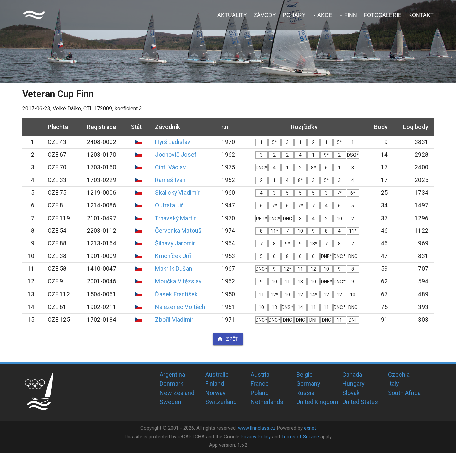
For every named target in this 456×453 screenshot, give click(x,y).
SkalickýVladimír (177, 192)
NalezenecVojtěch (180, 307)
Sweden (170, 401)
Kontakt (421, 15)
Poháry (294, 15)
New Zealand (177, 392)
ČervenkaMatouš (178, 230)
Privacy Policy (256, 437)
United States (360, 401)
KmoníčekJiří (173, 256)
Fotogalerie (383, 15)
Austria (260, 374)
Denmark (171, 383)
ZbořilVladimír (174, 319)
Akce (324, 15)
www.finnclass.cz (257, 428)
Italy (393, 383)
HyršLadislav (172, 142)
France (260, 383)
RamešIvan (170, 180)
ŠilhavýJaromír (175, 243)
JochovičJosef (176, 154)
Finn (350, 15)
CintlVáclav (170, 167)
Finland (214, 383)
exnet (310, 428)
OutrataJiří (169, 205)
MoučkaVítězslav (178, 281)
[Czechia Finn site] (34, 15)
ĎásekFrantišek (176, 294)
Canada (352, 374)
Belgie (304, 374)
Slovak (351, 392)
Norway (215, 392)
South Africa (404, 392)
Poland (260, 392)
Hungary (353, 383)
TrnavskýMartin (176, 218)
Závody (265, 15)
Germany (308, 383)
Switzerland (221, 401)
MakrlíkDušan (173, 268)
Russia (305, 392)
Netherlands (267, 401)
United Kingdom (317, 401)
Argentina (172, 374)
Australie (217, 374)
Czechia (399, 374)
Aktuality (232, 15)
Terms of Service (300, 437)
